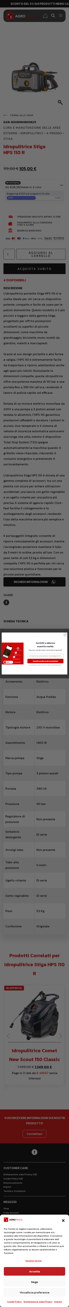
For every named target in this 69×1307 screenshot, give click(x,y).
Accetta (34, 1271)
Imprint (58, 1301)
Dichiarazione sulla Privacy (38, 1301)
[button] (63, 1220)
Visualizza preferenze (34, 1292)
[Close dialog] (65, 634)
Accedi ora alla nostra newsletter (45, 661)
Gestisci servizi (33, 1260)
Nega (34, 1282)
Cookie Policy (14, 1301)
